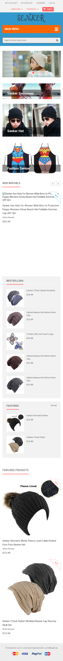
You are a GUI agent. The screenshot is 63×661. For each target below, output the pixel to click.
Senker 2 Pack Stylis (35, 437)
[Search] (57, 40)
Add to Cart (31, 199)
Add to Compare (33, 208)
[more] (54, 405)
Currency (31, 9)
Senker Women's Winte (37, 415)
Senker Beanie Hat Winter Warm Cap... (41, 313)
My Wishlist (27, 3)
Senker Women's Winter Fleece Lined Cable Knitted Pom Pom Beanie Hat (29, 542)
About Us (53, 648)
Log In (52, 3)
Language (16, 9)
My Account (11, 3)
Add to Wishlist (33, 206)
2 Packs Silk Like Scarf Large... (40, 334)
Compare (41, 3)
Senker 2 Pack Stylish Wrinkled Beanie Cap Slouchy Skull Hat (29, 623)
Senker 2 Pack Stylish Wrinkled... (41, 290)
